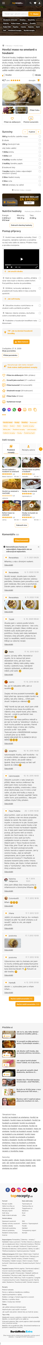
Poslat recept (30, 409)
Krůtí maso (18, 1254)
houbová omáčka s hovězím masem (25, 1148)
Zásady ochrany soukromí (11, 1223)
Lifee (23, 1215)
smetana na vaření (9, 1168)
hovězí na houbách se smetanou (15, 1117)
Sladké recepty (16, 1261)
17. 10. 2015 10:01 (31, 651)
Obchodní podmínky (9, 1228)
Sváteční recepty (9, 433)
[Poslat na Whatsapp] (14, 409)
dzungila (32, 80)
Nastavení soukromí (9, 1221)
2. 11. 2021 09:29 (32, 557)
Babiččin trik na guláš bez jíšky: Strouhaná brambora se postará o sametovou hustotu (21, 1326)
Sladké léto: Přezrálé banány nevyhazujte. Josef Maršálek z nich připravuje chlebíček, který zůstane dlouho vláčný (28, 1083)
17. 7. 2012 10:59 (32, 935)
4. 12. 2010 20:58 (31, 982)
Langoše (37, 1277)
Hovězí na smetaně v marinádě (10, 492)
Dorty (38, 1263)
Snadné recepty (28, 426)
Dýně (38, 27)
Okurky (25, 23)
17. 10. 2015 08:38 (31, 682)
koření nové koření (17, 1163)
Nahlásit (25, 1228)
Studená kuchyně (29, 1263)
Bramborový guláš (8, 1273)
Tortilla (23, 1242)
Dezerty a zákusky (33, 1242)
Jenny (4, 520)
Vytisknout (24, 409)
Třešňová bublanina (9, 1251)
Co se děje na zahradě (11, 1246)
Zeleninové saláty (15, 1263)
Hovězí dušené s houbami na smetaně (10, 471)
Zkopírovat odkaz (35, 409)
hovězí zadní (7, 1160)
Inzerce (4, 1235)
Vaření (5, 426)
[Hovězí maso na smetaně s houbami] (12, 605)
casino (11, 682)
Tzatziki (32, 1251)
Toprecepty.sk (27, 1204)
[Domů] (3, 46)
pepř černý (30, 1163)
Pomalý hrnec (24, 1256)
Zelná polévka (22, 1249)
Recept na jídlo (7, 1204)
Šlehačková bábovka (9, 1249)
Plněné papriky (19, 1268)
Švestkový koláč (20, 1282)
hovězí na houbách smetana (14, 1145)
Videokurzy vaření (8, 1208)
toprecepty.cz (27, 496)
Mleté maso (28, 1254)
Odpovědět (8, 565)
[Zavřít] (38, 547)
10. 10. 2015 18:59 (31, 776)
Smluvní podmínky (8, 1230)
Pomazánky (16, 1239)
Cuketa (23, 27)
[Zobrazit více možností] (4, 414)
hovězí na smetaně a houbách (21, 1137)
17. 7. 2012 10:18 (32, 957)
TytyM (11, 619)
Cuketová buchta (9, 1280)
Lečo (17, 1280)
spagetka (13, 751)
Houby (17, 422)
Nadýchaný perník (27, 1280)
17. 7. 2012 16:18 (32, 898)
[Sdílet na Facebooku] (4, 409)
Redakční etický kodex (10, 1233)
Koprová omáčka (28, 1275)
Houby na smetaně (29, 491)
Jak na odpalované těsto (10, 1244)
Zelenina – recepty (27, 1239)
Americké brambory (27, 1244)
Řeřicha (37, 1244)
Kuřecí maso (15, 23)
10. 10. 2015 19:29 (31, 751)
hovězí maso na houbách (20, 1120)
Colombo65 (14, 898)
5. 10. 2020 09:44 (31, 619)
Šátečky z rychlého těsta (10, 1299)
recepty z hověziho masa (12, 1151)
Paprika (15, 27)
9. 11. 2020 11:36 (32, 597)
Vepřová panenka (23, 1251)
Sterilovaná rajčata (32, 1268)
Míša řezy (17, 1277)
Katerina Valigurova (13, 880)
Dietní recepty (28, 1261)
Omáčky (23, 20)
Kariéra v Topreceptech (30, 1223)
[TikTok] (35, 1190)
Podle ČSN (7, 27)
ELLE (23, 1213)
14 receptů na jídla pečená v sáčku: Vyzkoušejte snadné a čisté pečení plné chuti (28, 1043)
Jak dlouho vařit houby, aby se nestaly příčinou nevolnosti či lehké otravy (29, 1053)
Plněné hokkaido (8, 1290)
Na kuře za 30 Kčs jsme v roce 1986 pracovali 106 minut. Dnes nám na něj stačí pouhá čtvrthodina (29, 1092)
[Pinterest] (13, 1190)
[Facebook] (8, 1190)
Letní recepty (31, 429)
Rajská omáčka (27, 1271)
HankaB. (12, 983)
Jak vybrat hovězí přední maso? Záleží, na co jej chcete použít (29, 1062)
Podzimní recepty (19, 429)
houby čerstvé (26, 1160)
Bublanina (10, 1282)
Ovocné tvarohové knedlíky (11, 1271)
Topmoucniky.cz (27, 1206)
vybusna (5, 498)
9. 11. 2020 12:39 (32, 572)
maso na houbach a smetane (23, 1142)
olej (34, 1160)
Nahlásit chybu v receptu (22, 190)
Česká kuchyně (29, 433)
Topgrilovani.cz (27, 1208)
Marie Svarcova (7, 476)
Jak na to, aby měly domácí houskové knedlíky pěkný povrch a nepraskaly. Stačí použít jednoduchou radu (27, 1035)
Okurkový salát (16, 1275)
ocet (34, 1165)
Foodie (24, 1226)
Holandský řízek (7, 1277)
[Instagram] (19, 1190)
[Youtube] (24, 1190)
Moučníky (31, 20)
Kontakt (24, 1233)
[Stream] (30, 1190)
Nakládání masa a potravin (11, 1242)
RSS (23, 1221)
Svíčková (23, 1246)
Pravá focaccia (32, 1246)
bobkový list (7, 1165)
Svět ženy (5, 1213)
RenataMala (14, 558)
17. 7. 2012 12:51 (32, 913)
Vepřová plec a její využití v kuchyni (14, 1309)
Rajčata (31, 27)
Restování (33, 422)
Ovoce (4, 1265)
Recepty (9, 46)
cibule (16, 1160)
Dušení (12, 426)
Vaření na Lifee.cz (8, 1206)
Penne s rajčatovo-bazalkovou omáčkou (16, 1292)
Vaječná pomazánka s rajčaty (12, 1294)
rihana (11, 913)
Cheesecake (20, 1273)
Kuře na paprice (27, 1277)
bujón (16, 1165)
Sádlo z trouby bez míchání (11, 1302)
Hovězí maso (18, 46)
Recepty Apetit (7, 1211)
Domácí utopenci (33, 1282)
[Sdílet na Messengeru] (9, 409)
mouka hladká (25, 1165)
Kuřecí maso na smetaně (8, 514)
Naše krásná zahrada (9, 1215)
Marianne (25, 1211)
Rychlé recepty (29, 30)
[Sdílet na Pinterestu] (19, 409)
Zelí (4, 30)
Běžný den (6, 429)
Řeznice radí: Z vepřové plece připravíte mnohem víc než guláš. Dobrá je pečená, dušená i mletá (28, 1102)
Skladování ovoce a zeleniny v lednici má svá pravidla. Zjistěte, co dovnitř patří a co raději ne (20, 1318)
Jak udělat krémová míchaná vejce (14, 1307)
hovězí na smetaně (27, 1123)
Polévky (6, 23)
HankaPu (25, 476)
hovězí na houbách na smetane (15, 1126)
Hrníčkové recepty (15, 30)
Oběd (19, 426)
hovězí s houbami (9, 1140)
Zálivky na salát (33, 1249)
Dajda (11, 652)
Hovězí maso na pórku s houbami (31, 471)
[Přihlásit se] (40, 3)
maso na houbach (25, 1128)
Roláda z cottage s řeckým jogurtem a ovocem (18, 1297)
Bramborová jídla (12, 1256)
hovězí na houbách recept (21, 1131)
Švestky (33, 23)
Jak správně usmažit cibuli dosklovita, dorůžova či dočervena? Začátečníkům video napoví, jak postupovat (28, 1073)
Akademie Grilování (10, 20)
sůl (8, 1163)
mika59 (24, 520)
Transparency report (29, 1230)
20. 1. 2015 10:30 (32, 811)
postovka (13, 936)
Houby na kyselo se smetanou (30, 514)
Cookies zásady (7, 1226)
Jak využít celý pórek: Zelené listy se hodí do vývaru (20, 1312)
